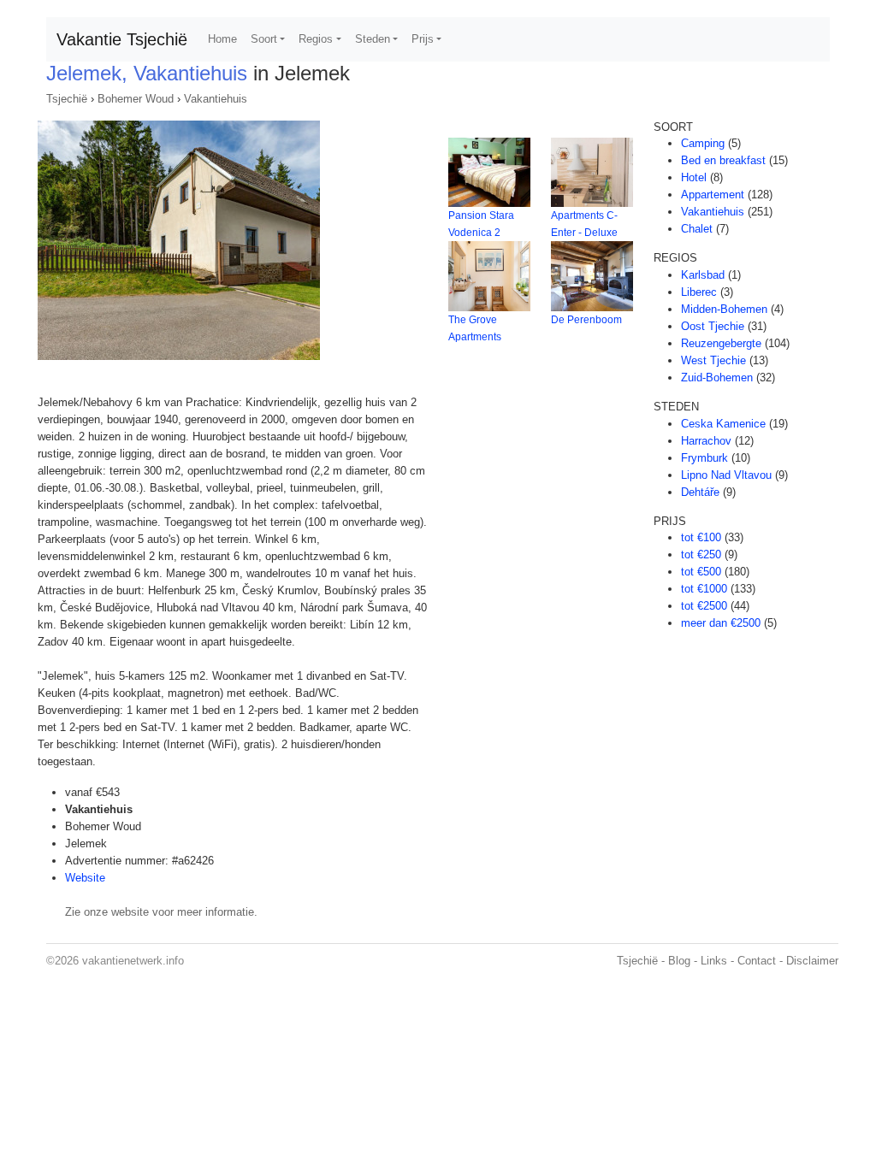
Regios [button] (316, 38)
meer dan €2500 (721, 622)
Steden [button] (372, 38)
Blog (679, 960)
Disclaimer (812, 960)
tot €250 (701, 554)
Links (714, 960)
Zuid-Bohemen (717, 377)
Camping (703, 143)
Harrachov (706, 440)
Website (85, 877)
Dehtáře (700, 492)
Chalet (697, 228)
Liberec (699, 292)
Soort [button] (264, 38)
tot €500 (701, 571)
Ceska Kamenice (723, 423)
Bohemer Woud (136, 98)
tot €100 (701, 537)
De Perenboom (586, 320)
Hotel (694, 177)
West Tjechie (713, 360)
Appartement (712, 194)
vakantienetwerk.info (133, 960)
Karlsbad (703, 274)
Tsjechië (66, 98)
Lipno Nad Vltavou (726, 475)
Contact (756, 960)
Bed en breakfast (723, 160)
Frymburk (704, 457)
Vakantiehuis (215, 98)
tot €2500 (704, 605)
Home (222, 38)
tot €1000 (704, 588)
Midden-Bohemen (724, 309)
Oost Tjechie (712, 326)
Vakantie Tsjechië (121, 39)
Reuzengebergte (721, 343)
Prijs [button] (422, 38)
